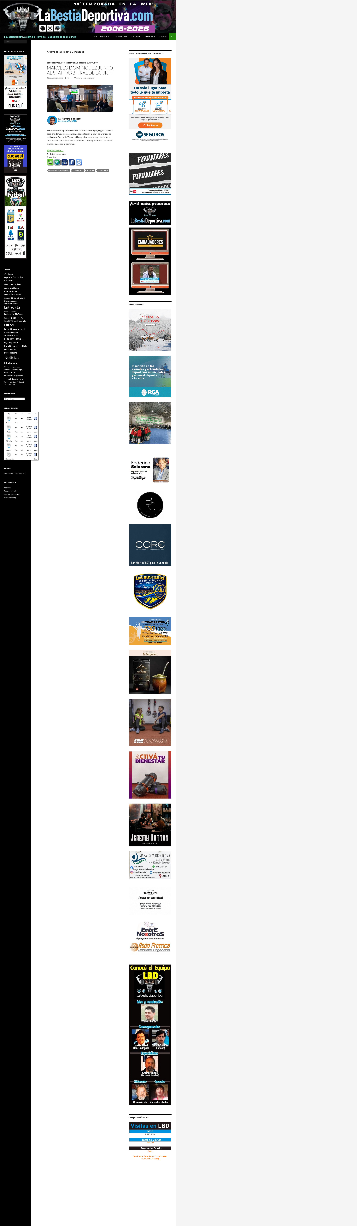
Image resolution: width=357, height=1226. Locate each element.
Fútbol (9, 325)
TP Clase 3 (8, 384)
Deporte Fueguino (56, 63)
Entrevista (71, 63)
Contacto (163, 37)
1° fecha (7, 274)
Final (21, 314)
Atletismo (8, 280)
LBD (95, 37)
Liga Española (11, 342)
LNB (24, 346)
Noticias (90, 170)
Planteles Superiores (12, 367)
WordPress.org (10, 498)
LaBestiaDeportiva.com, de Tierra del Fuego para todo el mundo (40, 36)
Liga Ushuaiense (13, 345)
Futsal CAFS (8, 321)
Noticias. (11, 363)
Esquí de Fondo (9, 311)
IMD (22, 339)
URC (14, 384)
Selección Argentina (13, 375)
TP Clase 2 (20, 382)
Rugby (20, 369)
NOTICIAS (81, 63)
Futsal (6, 318)
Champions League (11, 301)
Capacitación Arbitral (59, 170)
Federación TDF (11, 314)
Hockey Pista (12, 338)
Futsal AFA (16, 317)
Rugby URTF (92, 63)
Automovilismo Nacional (12, 294)
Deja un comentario (85, 78)
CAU (23, 298)
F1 (16, 311)
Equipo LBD (104, 37)
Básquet (15, 297)
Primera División (10, 370)
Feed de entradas (10, 491)
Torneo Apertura (10, 382)
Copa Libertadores (11, 303)
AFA (11, 274)
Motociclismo (10, 352)
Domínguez (78, 170)
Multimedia (148, 37)
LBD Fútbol (135, 37)
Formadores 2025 (120, 37)
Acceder (7, 488)
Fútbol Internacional (14, 329)
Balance (7, 298)
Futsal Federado (19, 321)
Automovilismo (13, 284)
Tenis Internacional (14, 378)
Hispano (14, 332)
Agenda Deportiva (13, 277)
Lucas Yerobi (10, 349)
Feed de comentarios (12, 494)
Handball (7, 333)
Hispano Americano (11, 335)
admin (69, 78)
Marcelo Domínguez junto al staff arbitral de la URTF (80, 70)
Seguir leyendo (55, 150)
